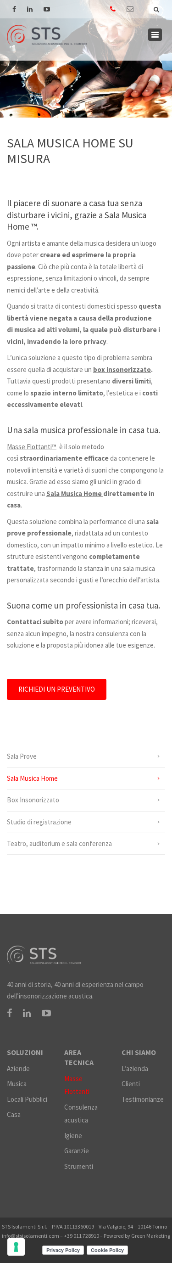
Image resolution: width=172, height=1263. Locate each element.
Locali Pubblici (27, 1099)
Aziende (18, 1068)
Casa (14, 1114)
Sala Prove (22, 756)
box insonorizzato (122, 369)
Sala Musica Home (32, 778)
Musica (17, 1083)
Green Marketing (150, 1235)
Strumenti (78, 1166)
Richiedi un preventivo (56, 689)
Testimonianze (143, 1099)
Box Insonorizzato (33, 799)
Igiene (73, 1135)
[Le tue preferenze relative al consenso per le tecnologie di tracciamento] (16, 1247)
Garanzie (76, 1150)
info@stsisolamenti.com (30, 1235)
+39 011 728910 (81, 1235)
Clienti (131, 1083)
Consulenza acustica (81, 1114)
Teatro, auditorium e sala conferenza (59, 843)
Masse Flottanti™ (31, 446)
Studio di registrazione (39, 822)
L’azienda (135, 1068)
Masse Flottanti (76, 1085)
